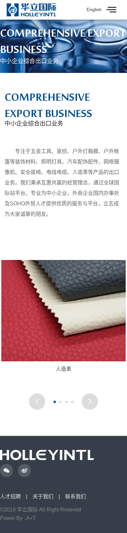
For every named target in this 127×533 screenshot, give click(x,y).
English (94, 9)
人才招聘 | (16, 496)
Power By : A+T (18, 518)
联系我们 (75, 496)
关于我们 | (49, 496)
